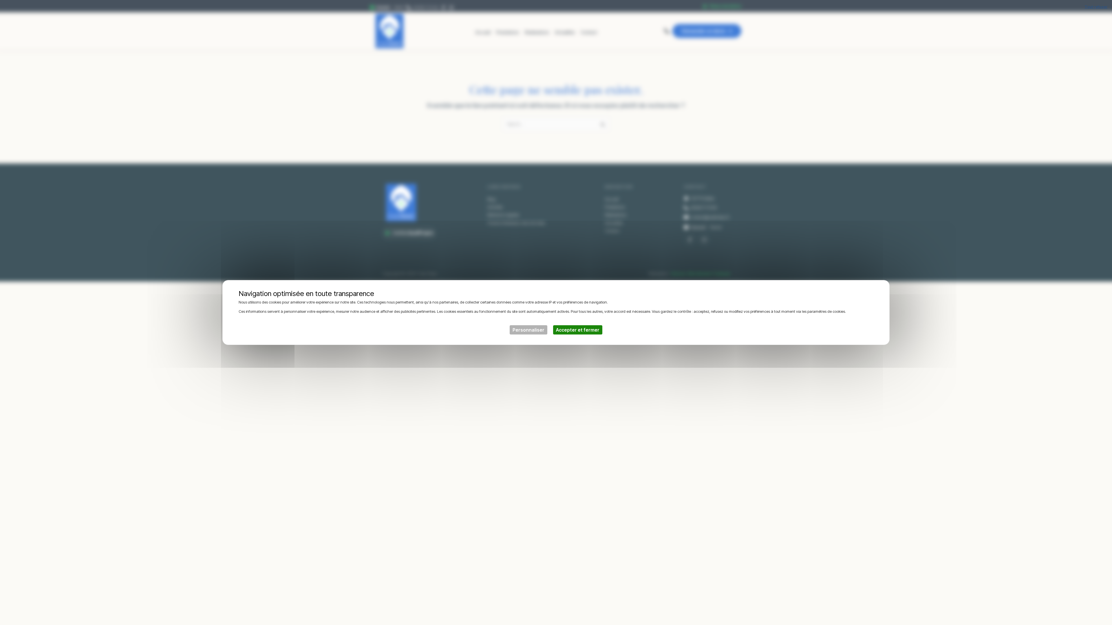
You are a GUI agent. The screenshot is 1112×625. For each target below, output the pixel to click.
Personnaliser (528, 330)
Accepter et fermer (577, 330)
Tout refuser (1096, 6)
